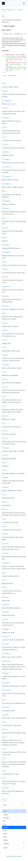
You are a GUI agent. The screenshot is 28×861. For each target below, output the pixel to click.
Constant (5, 815)
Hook (4, 830)
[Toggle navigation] (24, 3)
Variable (5, 840)
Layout (5, 834)
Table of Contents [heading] (9, 26)
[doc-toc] (14, 26)
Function (20, 9)
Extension (6, 818)
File (4, 821)
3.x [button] (4, 800)
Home (3, 9)
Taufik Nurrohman (16, 856)
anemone (13, 104)
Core (5, 811)
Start (5, 805)
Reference (10, 9)
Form (4, 824)
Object (5, 837)
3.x (15, 9)
